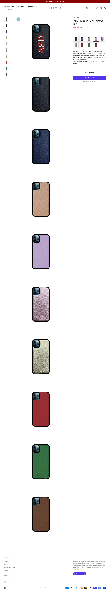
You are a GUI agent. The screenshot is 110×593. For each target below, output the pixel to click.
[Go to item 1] (6, 19)
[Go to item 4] (6, 37)
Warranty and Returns (10, 567)
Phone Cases (9, 6)
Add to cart (89, 72)
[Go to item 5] (6, 43)
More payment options (89, 81)
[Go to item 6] (6, 50)
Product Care (7, 570)
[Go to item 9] (6, 68)
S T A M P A (77, 17)
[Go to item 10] (6, 74)
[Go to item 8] (6, 62)
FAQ (5, 573)
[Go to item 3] (6, 31)
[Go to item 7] (6, 56)
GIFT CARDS (8, 9)
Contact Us (80, 61)
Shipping (6, 564)
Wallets (21, 6)
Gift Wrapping (8, 576)
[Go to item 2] (6, 25)
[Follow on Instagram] (5, 582)
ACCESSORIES (32, 6)
